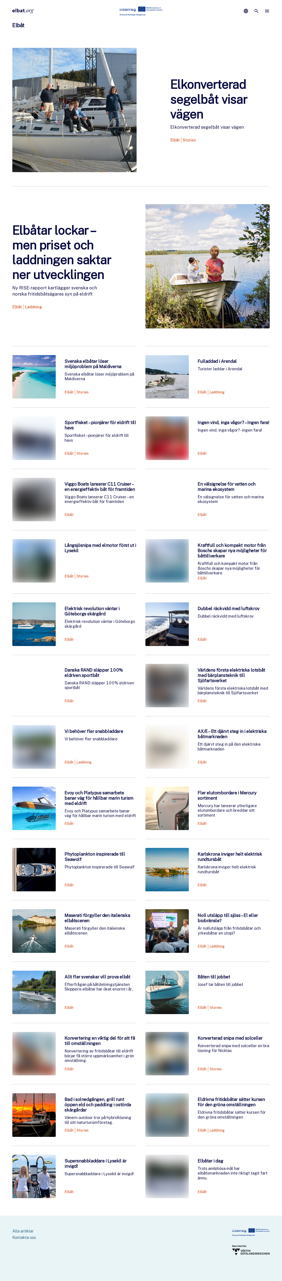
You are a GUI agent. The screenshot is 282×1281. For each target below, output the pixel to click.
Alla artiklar (23, 1231)
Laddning (33, 307)
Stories (189, 140)
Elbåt (175, 140)
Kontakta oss (24, 1237)
